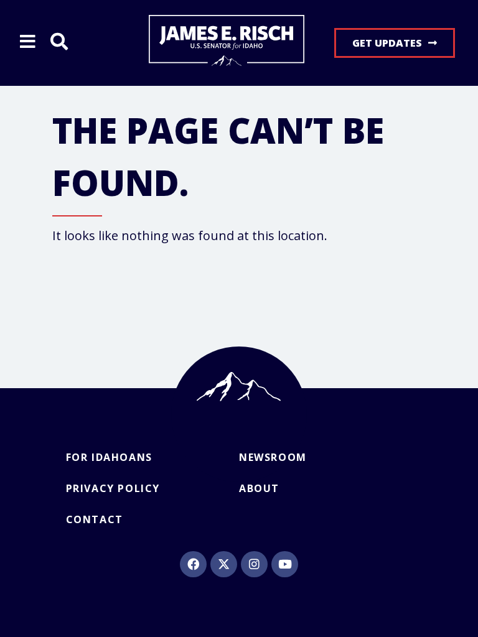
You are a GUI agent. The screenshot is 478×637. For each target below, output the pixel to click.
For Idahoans (109, 457)
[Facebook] (193, 564)
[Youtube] (284, 564)
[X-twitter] (223, 564)
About (259, 488)
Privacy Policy (113, 488)
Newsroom (273, 457)
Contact (94, 519)
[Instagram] (254, 564)
